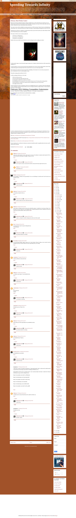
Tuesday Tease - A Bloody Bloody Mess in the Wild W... (59, 271)
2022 (56, 187)
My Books (43, 14)
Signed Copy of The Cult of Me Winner (59, 214)
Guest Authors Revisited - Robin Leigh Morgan (58, 427)
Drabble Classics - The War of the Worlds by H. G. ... (59, 330)
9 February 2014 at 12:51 (28, 328)
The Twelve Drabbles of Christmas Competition (61, 112)
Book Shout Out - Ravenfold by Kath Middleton (59, 373)
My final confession (57, 169)
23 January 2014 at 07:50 (28, 198)
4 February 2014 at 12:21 (22, 305)
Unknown (15, 153)
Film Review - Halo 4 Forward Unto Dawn (59, 423)
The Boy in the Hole (57, 174)
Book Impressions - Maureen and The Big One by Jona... (59, 293)
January (57, 211)
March (57, 208)
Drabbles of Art (56, 157)
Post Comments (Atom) (33, 446)
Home (12, 14)
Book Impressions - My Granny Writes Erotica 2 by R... (59, 276)
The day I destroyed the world (59, 176)
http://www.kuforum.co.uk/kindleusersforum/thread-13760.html (24, 135)
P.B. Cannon (15, 240)
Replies (16, 181)
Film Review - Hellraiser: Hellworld (58, 300)
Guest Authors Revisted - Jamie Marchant (59, 359)
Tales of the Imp (57, 172)
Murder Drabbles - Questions (59, 238)
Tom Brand (15, 305)
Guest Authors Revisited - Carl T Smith (59, 217)
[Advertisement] (38, 504)
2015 (56, 192)
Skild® (30, 210)
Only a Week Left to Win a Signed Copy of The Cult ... (59, 257)
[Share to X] (29, 147)
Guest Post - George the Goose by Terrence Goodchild (58, 348)
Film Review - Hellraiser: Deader (58, 279)
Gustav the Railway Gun (58, 162)
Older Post (48, 442)
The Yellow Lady (57, 179)
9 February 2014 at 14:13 (21, 336)
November (58, 196)
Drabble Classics (57, 155)
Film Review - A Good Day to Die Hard (59, 344)
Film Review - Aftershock (58, 244)
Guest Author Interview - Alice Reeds (59, 310)
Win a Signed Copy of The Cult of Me (58, 353)
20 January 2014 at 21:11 (28, 183)
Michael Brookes (19, 162)
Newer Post (13, 442)
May (57, 205)
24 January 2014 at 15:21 (20, 224)
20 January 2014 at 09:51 (28, 162)
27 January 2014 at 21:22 (28, 249)
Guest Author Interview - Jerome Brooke (59, 376)
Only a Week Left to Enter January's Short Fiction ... (59, 334)
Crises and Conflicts (57, 482)
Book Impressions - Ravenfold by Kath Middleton (59, 267)
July (57, 202)
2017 (56, 189)
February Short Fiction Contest (61, 103)
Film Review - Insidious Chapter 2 (58, 253)
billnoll (49, 515)
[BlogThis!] (28, 147)
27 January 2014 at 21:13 (22, 257)
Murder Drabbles (57, 164)
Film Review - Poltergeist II (58, 341)
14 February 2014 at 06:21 (24, 351)
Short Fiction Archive (35, 14)
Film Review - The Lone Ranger (59, 405)
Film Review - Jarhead (58, 224)
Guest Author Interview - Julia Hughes (59, 417)
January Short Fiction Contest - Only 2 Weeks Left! (59, 390)
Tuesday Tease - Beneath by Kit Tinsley (59, 370)
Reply (14, 157)
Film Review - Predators (58, 384)
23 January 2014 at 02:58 (21, 191)
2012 (56, 432)
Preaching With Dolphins (58, 170)
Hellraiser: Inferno (59, 302)
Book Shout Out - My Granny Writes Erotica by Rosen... (59, 322)
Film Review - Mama (58, 285)
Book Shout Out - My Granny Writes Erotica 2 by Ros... (59, 411)
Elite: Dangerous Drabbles (58, 161)
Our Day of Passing (57, 483)
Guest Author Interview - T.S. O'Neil (59, 226)
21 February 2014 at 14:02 (22, 408)
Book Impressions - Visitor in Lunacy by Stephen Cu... (59, 235)
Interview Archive (26, 14)
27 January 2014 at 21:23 (28, 264)
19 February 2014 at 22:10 (21, 393)
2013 (56, 430)
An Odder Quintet (57, 487)
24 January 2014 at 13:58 (21, 206)
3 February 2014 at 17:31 (28, 297)
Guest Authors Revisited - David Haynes (59, 307)
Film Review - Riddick (58, 304)
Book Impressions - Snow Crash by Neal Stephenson (59, 380)
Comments (58, 474)
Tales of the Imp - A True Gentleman (59, 241)
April (57, 207)
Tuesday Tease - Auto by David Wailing (59, 318)
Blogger (56, 515)
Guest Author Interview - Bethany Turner (59, 220)
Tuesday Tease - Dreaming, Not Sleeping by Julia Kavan (59, 230)
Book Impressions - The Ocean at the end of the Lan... (59, 288)
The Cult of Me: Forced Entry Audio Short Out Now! (59, 400)
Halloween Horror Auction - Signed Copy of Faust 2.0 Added (62, 140)
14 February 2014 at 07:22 (28, 359)
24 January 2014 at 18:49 (22, 240)
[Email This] (27, 147)
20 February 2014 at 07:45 (28, 400)
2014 (56, 193)
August (57, 201)
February (58, 210)
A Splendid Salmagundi (58, 489)
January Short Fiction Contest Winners (59, 247)
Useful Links (49, 14)
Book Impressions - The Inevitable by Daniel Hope (59, 326)
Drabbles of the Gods (58, 159)
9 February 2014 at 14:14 (28, 343)
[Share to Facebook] (30, 147)
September (58, 199)
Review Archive (18, 14)
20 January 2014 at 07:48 (21, 153)
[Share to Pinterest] (31, 147)
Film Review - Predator (58, 393)
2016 (56, 190)
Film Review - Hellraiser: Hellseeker (58, 338)
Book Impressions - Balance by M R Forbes (59, 296)
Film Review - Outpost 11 (58, 250)
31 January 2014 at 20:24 (21, 272)
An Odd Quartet (57, 485)
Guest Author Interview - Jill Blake (59, 356)
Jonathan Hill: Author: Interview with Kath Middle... (59, 363)
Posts (57, 472)
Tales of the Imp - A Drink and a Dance (59, 396)
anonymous (15, 257)
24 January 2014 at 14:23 (28, 216)
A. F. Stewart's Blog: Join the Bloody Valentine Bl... (59, 314)
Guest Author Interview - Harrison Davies (59, 264)
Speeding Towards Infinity (30, 5)
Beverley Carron (16, 351)
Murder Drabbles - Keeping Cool (59, 407)
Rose (14, 224)
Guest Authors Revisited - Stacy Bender (59, 260)
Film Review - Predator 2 (58, 386)
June (57, 204)
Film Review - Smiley (58, 420)
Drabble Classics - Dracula (59, 367)
